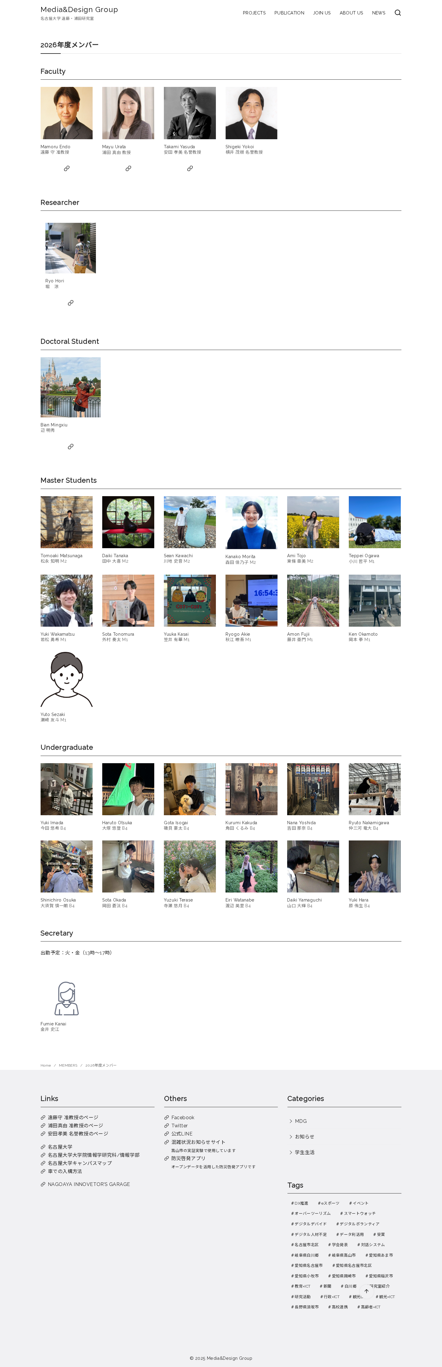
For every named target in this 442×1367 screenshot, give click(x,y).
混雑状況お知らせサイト (198, 1142)
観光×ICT (387, 1297)
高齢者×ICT (371, 1307)
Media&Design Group (79, 9)
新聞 (328, 1286)
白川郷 (351, 1286)
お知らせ (305, 1137)
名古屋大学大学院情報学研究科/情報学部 (94, 1155)
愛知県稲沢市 (381, 1276)
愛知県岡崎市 (344, 1276)
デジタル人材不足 (311, 1234)
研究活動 (303, 1297)
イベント (361, 1203)
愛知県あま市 (381, 1255)
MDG (301, 1121)
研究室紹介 (380, 1286)
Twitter (179, 1126)
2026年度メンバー (101, 1065)
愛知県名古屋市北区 (354, 1265)
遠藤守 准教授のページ (73, 1117)
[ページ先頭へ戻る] (367, 1292)
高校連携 (340, 1307)
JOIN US (322, 12)
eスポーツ (330, 1203)
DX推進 (301, 1203)
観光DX (359, 1297)
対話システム (373, 1245)
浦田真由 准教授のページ (75, 1126)
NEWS (379, 12)
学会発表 (340, 1245)
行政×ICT (331, 1297)
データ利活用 (352, 1234)
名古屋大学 (60, 1147)
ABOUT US (352, 12)
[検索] (397, 13)
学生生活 (305, 1152)
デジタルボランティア (359, 1224)
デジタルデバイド (311, 1224)
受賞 (381, 1234)
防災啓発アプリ (188, 1158)
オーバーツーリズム (313, 1213)
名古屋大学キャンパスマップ (80, 1163)
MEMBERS (68, 1065)
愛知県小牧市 (307, 1276)
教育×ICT (302, 1286)
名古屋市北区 (307, 1245)
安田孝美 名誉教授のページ (78, 1134)
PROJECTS (254, 12)
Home (46, 1065)
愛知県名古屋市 (309, 1265)
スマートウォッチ (360, 1213)
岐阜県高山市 (344, 1255)
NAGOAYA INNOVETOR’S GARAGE (89, 1184)
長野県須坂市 (307, 1307)
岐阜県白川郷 (307, 1255)
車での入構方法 (65, 1171)
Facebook (183, 1117)
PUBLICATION (289, 12)
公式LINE (181, 1134)
